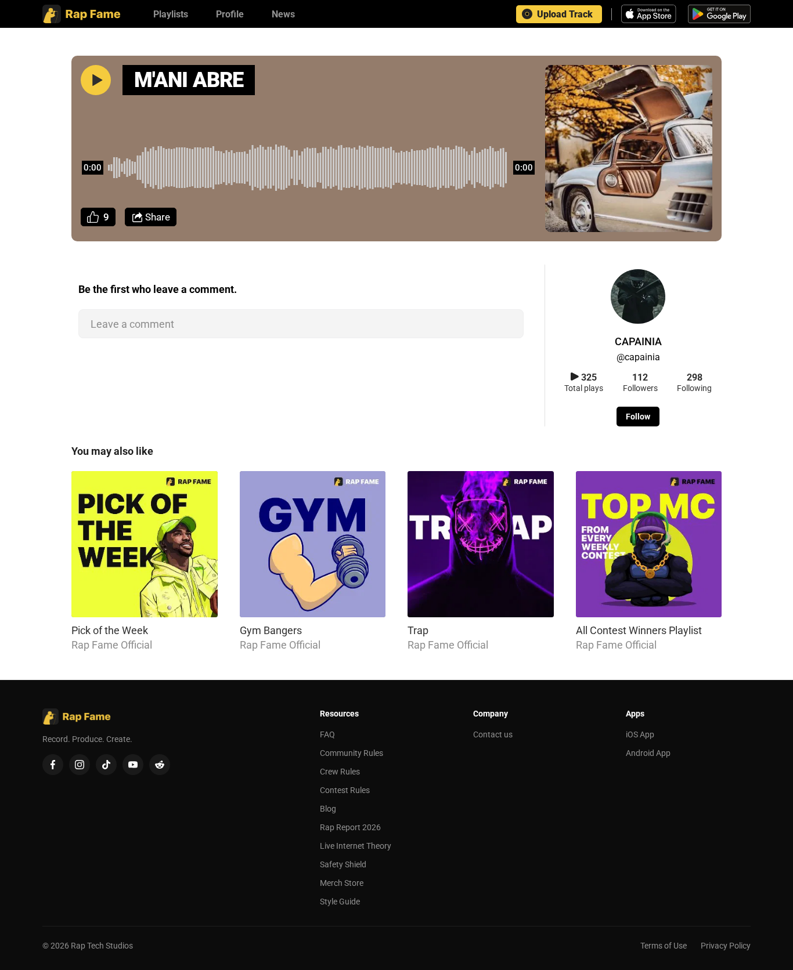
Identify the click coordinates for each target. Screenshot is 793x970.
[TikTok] (106, 764)
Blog (328, 808)
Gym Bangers (271, 630)
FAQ (327, 734)
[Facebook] (52, 764)
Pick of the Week (109, 630)
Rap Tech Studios (102, 945)
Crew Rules (340, 771)
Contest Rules (345, 790)
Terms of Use (663, 945)
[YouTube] (132, 764)
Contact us (493, 734)
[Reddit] (159, 764)
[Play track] (96, 80)
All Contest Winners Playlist (639, 630)
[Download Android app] (719, 14)
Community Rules (351, 753)
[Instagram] (79, 764)
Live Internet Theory (355, 845)
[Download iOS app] (650, 14)
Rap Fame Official (111, 645)
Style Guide (340, 901)
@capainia (638, 357)
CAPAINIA (638, 341)
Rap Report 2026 (350, 827)
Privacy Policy (726, 945)
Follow (638, 416)
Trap (418, 630)
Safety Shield (343, 864)
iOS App (640, 734)
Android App (648, 753)
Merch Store (341, 883)
